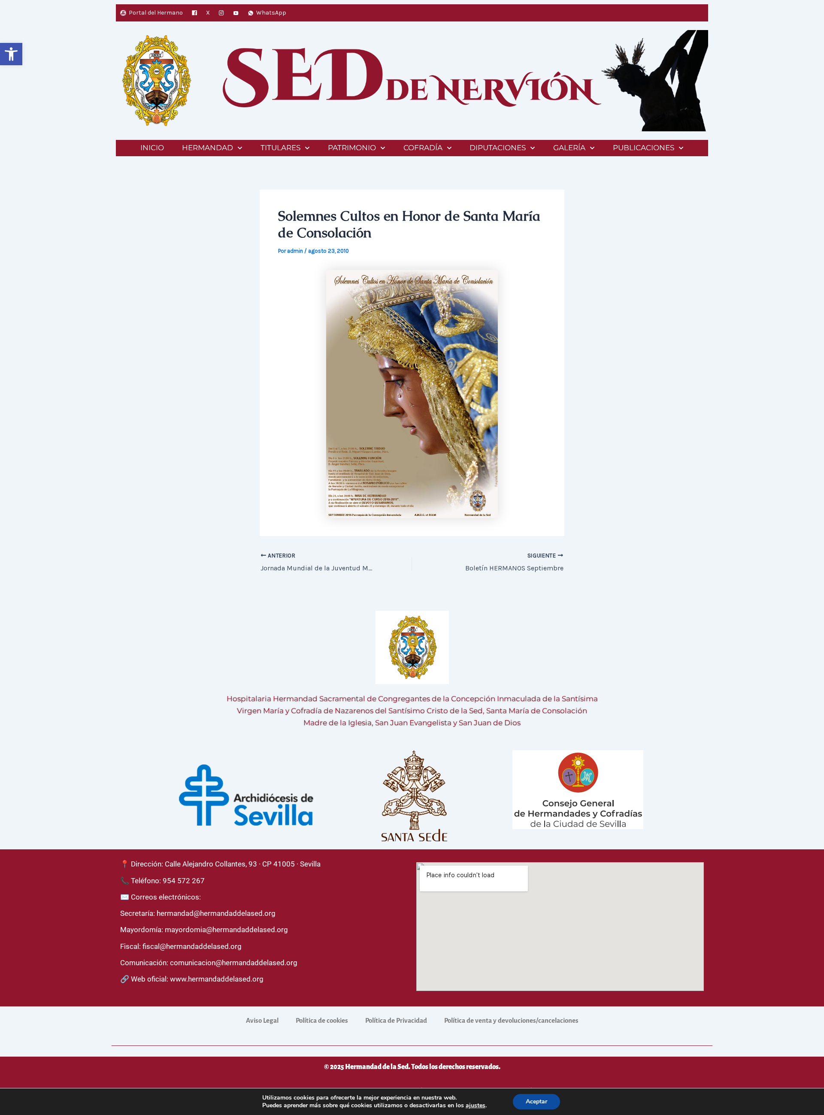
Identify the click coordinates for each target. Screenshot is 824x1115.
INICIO (152, 147)
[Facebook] (194, 12)
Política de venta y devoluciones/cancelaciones (511, 1020)
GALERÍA (569, 147)
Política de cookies (322, 1020)
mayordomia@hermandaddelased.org (226, 929)
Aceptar (536, 1101)
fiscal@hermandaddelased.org (192, 946)
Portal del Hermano (156, 12)
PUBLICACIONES (643, 147)
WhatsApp (271, 12)
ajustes (475, 1105)
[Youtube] (236, 12)
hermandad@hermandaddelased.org (216, 913)
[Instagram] (221, 12)
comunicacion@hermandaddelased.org (233, 962)
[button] (11, 54)
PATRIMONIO (352, 147)
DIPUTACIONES (498, 147)
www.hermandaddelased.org (217, 979)
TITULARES (280, 147)
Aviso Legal (262, 1020)
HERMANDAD (207, 147)
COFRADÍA (422, 147)
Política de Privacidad (396, 1020)
